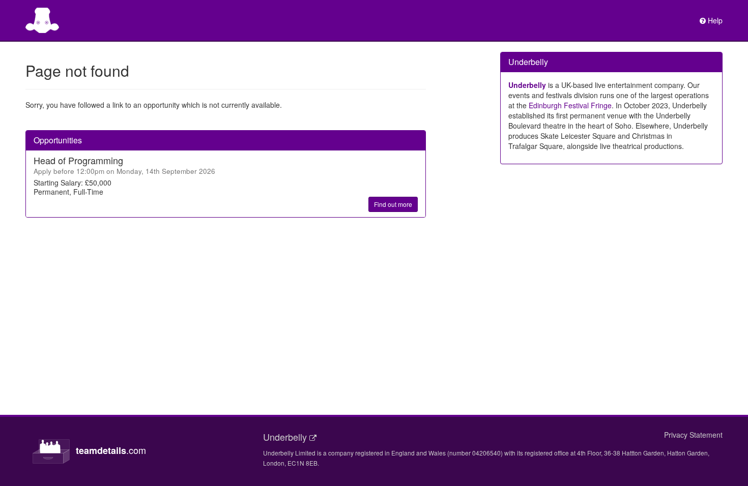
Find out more (393, 204)
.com (111, 450)
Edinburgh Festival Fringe (570, 105)
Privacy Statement (693, 435)
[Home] (42, 20)
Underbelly (527, 85)
